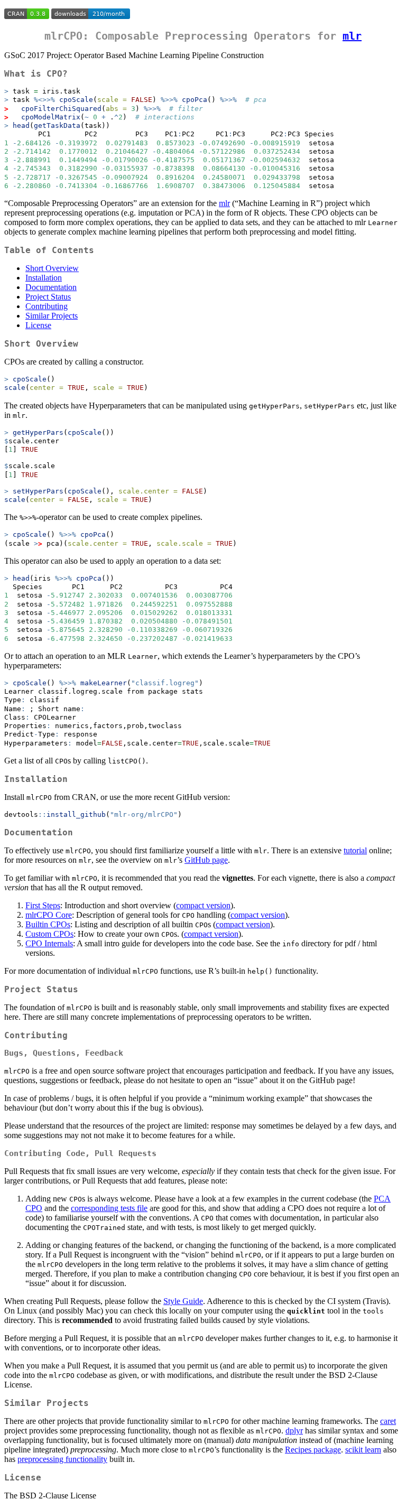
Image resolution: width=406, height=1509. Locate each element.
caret (388, 1421)
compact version (203, 905)
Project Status (48, 296)
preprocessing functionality (62, 1459)
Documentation (51, 287)
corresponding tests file (109, 1208)
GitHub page (206, 859)
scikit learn (363, 1449)
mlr (352, 36)
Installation (43, 277)
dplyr (294, 1430)
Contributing (46, 306)
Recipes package (313, 1449)
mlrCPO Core (48, 914)
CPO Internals (49, 943)
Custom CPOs (49, 933)
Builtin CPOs (47, 924)
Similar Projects (51, 315)
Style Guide (183, 1301)
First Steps (42, 905)
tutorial (355, 850)
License (38, 325)
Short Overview (52, 268)
